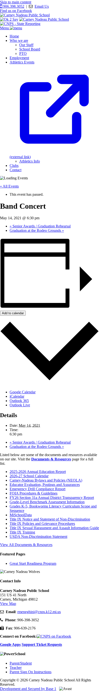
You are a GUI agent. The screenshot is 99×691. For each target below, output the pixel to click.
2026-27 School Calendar (29, 476)
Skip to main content (15, 2)
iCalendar (17, 396)
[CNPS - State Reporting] (20, 24)
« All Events (9, 186)
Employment (19, 58)
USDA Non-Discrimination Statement (38, 536)
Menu (5, 28)
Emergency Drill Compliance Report (37, 489)
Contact (15, 170)
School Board (29, 49)
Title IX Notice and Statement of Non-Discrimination (50, 519)
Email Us (42, 6)
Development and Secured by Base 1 (28, 689)
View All (26, 545)
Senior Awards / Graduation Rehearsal (40, 226)
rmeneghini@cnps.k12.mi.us (39, 612)
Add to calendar (13, 313)
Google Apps (10, 644)
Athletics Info (29, 161)
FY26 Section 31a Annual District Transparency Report (52, 498)
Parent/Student (21, 663)
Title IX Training (22, 532)
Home (14, 36)
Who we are (19, 40)
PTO (23, 53)
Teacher (16, 668)
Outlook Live (20, 405)
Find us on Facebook (16, 11)
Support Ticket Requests (42, 644)
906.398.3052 (13, 6)
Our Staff (26, 45)
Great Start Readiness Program (33, 563)
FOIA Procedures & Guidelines (33, 493)
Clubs (14, 165)
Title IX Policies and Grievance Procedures (42, 523)
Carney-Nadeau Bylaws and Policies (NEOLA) (46, 480)
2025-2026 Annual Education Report (38, 472)
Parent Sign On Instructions (30, 672)
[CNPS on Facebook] (54, 636)
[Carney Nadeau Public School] (25, 15)
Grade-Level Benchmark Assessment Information (47, 502)
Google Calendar (23, 392)
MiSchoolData (21, 515)
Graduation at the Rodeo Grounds (37, 230)
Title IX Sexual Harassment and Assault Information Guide (54, 528)
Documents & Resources (51, 459)
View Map (8, 604)
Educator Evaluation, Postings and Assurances (45, 485)
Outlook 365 (19, 401)
